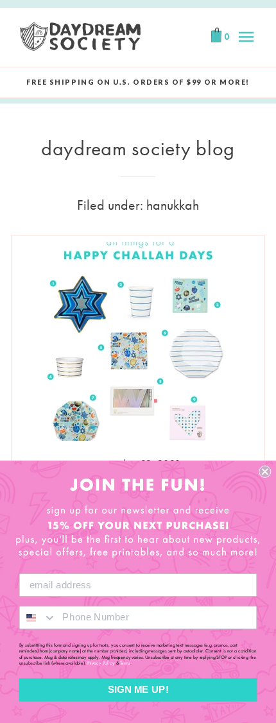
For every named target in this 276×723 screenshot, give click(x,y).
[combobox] (38, 617)
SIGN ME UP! (138, 690)
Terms (125, 663)
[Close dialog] (265, 472)
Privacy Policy (101, 663)
